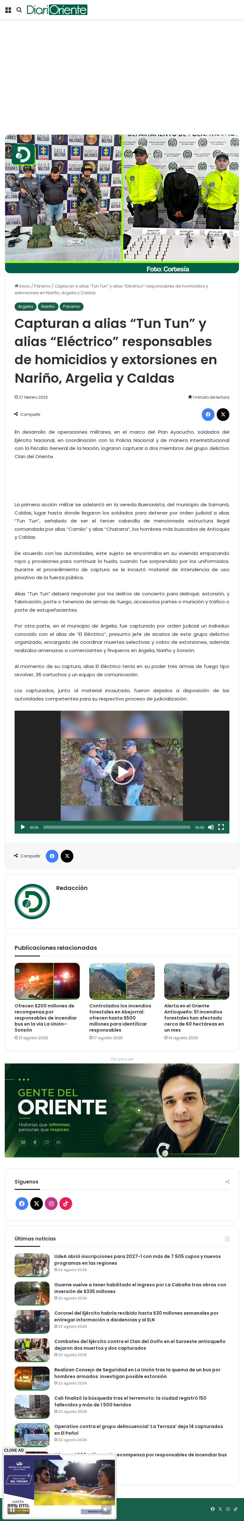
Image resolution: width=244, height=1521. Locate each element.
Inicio (24, 286)
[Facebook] (208, 414)
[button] (122, 772)
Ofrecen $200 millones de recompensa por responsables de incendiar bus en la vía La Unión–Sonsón (46, 1018)
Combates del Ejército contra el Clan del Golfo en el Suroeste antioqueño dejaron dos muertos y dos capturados (140, 1344)
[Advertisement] (122, 86)
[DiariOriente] (57, 9)
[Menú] (8, 12)
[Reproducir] (23, 827)
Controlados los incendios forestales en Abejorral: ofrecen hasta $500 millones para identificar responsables (120, 1018)
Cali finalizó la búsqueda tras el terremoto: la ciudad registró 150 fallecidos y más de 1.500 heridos (130, 1401)
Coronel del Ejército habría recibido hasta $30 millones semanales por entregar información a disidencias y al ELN (136, 1316)
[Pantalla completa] (221, 827)
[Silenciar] (211, 827)
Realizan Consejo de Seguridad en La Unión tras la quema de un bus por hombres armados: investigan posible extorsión (137, 1373)
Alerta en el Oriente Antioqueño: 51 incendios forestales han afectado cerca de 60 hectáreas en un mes (194, 1018)
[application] (122, 772)
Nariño (48, 306)
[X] (223, 414)
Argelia (25, 306)
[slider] (117, 827)
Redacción (72, 888)
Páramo (42, 286)
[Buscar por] (19, 12)
